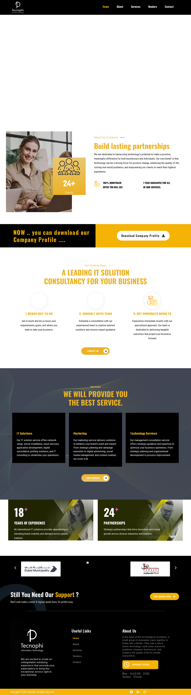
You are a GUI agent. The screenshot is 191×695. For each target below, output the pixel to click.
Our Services (93, 477)
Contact (169, 7)
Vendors (152, 7)
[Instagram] (145, 692)
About (120, 7)
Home (106, 7)
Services (135, 7)
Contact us (93, 351)
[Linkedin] (138, 692)
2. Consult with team (95, 313)
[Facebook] (131, 692)
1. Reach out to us (39, 313)
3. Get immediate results (152, 313)
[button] (15, 567)
